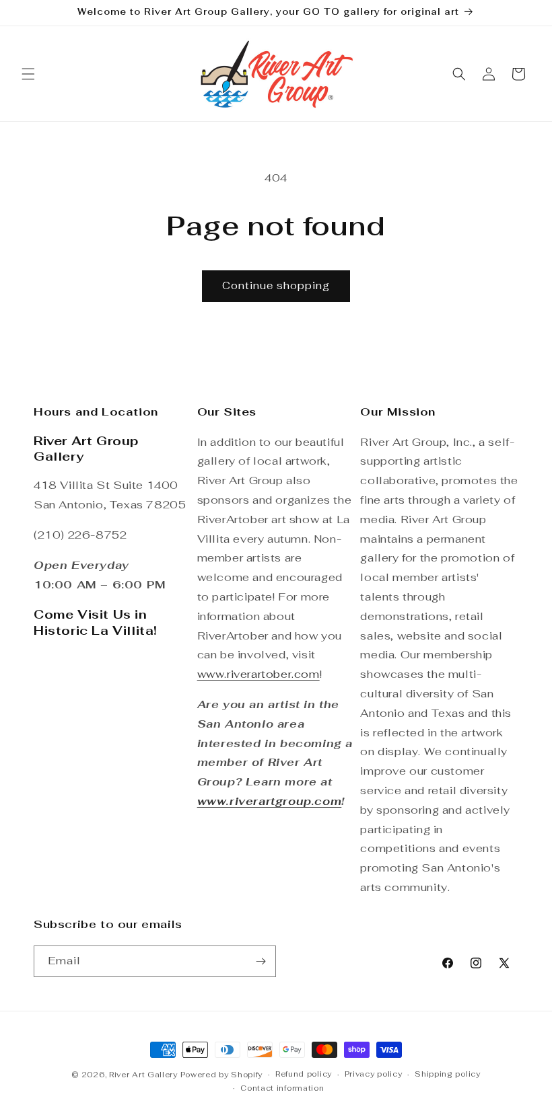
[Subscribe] (260, 961)
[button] (28, 74)
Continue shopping (276, 285)
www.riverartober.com (258, 674)
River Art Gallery (143, 1074)
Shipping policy (448, 1074)
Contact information (282, 1088)
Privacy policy (374, 1074)
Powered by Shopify (221, 1074)
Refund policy (303, 1074)
